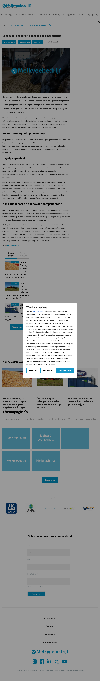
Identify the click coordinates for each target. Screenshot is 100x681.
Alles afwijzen (48, 370)
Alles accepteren (64, 370)
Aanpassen (33, 370)
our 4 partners (38, 311)
